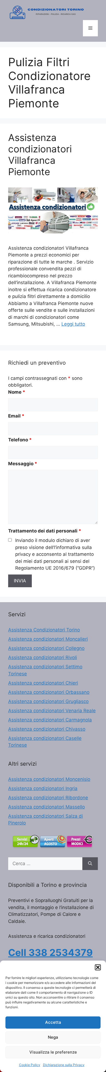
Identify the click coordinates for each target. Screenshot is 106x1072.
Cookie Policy (29, 1065)
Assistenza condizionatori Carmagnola (50, 720)
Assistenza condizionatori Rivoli (42, 657)
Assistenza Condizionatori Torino (44, 630)
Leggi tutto (73, 324)
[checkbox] (10, 540)
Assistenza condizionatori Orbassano (48, 692)
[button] (98, 967)
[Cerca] (90, 863)
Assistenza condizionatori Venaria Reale (52, 710)
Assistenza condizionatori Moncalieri (48, 639)
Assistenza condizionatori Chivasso (46, 729)
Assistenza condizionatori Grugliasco (48, 701)
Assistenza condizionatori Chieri (43, 683)
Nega (53, 1037)
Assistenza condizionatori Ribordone (48, 797)
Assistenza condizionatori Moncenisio (49, 779)
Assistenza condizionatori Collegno (46, 648)
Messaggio (22, 463)
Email (16, 416)
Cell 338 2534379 (50, 952)
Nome (16, 392)
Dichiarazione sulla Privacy (64, 1065)
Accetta (53, 1022)
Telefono (20, 439)
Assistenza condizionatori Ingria (42, 788)
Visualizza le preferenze (53, 1052)
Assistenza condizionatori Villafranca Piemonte (40, 154)
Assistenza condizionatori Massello (46, 807)
